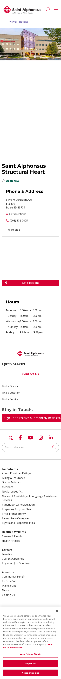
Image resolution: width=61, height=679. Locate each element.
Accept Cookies (30, 672)
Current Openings (13, 558)
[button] (56, 8)
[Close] (57, 611)
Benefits (7, 554)
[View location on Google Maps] (30, 258)
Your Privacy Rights (30, 654)
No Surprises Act (12, 491)
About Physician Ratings (16, 473)
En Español (8, 581)
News (5, 590)
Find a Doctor (10, 386)
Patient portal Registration (18, 504)
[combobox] (30, 447)
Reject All (30, 663)
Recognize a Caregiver (15, 518)
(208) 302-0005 (19, 220)
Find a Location (11, 392)
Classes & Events (12, 536)
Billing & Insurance (13, 478)
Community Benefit (13, 576)
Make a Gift (9, 585)
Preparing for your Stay (16, 509)
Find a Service (10, 399)
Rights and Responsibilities (18, 523)
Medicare (7, 487)
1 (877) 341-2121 (13, 364)
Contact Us (30, 374)
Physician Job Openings (16, 563)
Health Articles (11, 541)
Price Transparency (14, 513)
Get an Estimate (11, 482)
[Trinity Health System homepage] (22, 15)
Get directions (17, 214)
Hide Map (14, 229)
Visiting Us (8, 595)
